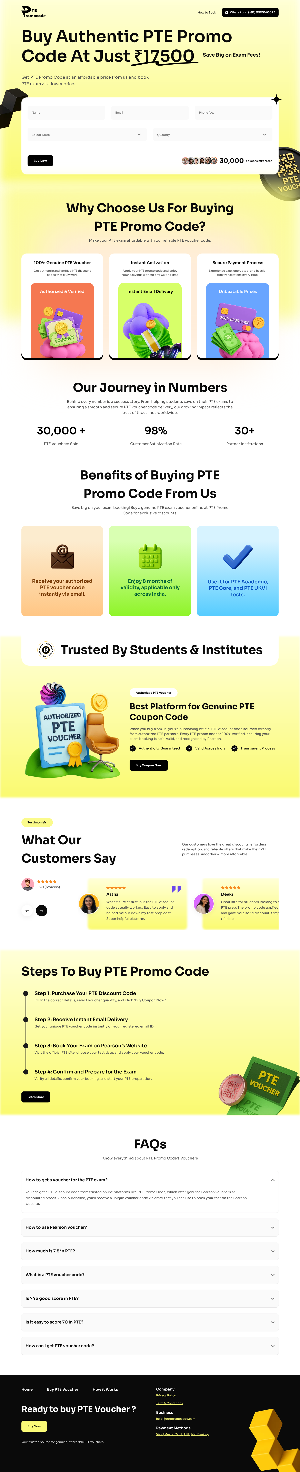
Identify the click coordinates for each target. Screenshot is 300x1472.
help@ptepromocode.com (175, 1418)
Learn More (36, 1097)
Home (27, 1389)
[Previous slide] (27, 910)
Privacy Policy (166, 1395)
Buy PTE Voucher (62, 1389)
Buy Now (40, 161)
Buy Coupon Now (149, 765)
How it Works (105, 1389)
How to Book (207, 12)
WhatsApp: (252, 12)
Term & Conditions (169, 1403)
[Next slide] (41, 910)
